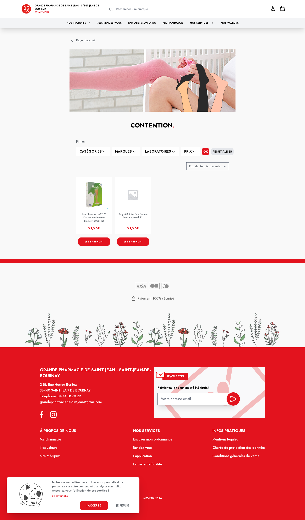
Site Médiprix (50, 456)
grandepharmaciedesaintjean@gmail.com (71, 402)
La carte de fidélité (147, 464)
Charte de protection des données (238, 447)
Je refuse (122, 505)
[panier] (282, 8)
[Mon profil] (273, 8)
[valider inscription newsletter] (233, 399)
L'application (142, 456)
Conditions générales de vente (235, 456)
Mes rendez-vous (110, 23)
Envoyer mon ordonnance (152, 439)
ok (205, 151)
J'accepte (94, 505)
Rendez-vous (142, 447)
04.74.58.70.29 (69, 396)
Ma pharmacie (173, 23)
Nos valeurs (230, 23)
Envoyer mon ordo (142, 23)
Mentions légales (225, 439)
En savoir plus (60, 496)
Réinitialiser (222, 151)
